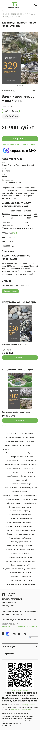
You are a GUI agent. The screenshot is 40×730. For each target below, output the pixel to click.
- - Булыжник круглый (11, 461)
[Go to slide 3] (19, 85)
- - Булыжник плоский (12, 464)
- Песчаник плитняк (26, 433)
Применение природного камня (15, 14)
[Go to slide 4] (20, 85)
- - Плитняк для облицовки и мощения (20, 437)
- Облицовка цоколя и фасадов (20, 511)
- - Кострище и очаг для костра (20, 484)
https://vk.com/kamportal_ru (21, 710)
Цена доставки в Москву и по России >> (18, 144)
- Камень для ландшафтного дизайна (20, 546)
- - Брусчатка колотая (11, 499)
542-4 (14, 233)
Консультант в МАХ (20, 690)
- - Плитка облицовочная (28, 488)
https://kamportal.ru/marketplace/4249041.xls (20, 626)
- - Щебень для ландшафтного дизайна (20, 549)
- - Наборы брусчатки (12, 503)
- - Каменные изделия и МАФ (20, 565)
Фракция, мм (7, 107)
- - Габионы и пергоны (13, 584)
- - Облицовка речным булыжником (20, 522)
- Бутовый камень (11, 476)
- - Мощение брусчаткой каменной (20, 538)
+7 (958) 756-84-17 (10, 606)
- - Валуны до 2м (12, 472)
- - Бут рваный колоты (27, 476)
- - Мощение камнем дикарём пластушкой (20, 530)
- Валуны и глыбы (13, 468)
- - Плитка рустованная (20, 491)
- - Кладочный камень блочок (20, 577)
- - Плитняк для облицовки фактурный (20, 441)
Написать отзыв (10, 291)
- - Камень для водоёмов (20, 553)
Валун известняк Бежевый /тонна (16, 412)
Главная (5, 11)
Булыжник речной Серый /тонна (15, 344)
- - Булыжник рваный (29, 461)
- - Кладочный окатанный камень (20, 580)
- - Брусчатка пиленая (29, 499)
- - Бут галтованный (20, 480)
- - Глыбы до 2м (27, 468)
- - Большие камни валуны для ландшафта (20, 561)
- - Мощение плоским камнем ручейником (20, 534)
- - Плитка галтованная (11, 495)
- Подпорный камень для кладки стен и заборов (20, 569)
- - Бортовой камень (28, 503)
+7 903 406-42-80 (9, 603)
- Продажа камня (29, 584)
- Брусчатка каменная (29, 495)
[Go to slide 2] (17, 85)
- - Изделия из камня (11, 453)
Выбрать (20, 357)
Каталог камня (11, 433)
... (32, 14)
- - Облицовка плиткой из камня (20, 519)
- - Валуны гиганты (27, 472)
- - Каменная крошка (28, 464)
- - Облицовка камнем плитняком (20, 515)
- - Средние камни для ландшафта (20, 557)
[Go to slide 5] (22, 85)
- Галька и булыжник (28, 453)
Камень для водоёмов (11, 16)
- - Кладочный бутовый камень (20, 573)
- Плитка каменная (10, 488)
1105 (14, 237)
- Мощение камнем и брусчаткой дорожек (20, 526)
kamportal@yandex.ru (27, 705)
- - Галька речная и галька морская (20, 457)
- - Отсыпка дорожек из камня (20, 542)
